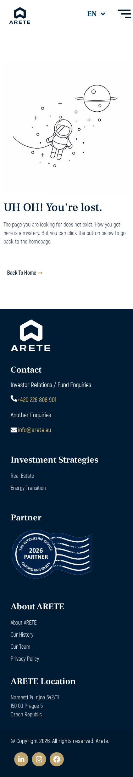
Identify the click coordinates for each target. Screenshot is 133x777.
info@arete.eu (34, 430)
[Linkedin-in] (21, 759)
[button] (95, 13)
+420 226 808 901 (36, 399)
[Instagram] (39, 759)
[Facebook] (57, 759)
